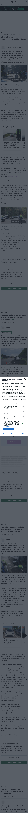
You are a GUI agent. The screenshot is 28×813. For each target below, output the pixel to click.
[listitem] (14, 404)
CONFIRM (8, 428)
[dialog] (14, 406)
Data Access (14, 433)
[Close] (25, 379)
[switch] (23, 406)
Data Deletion (6, 433)
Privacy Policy (22, 433)
